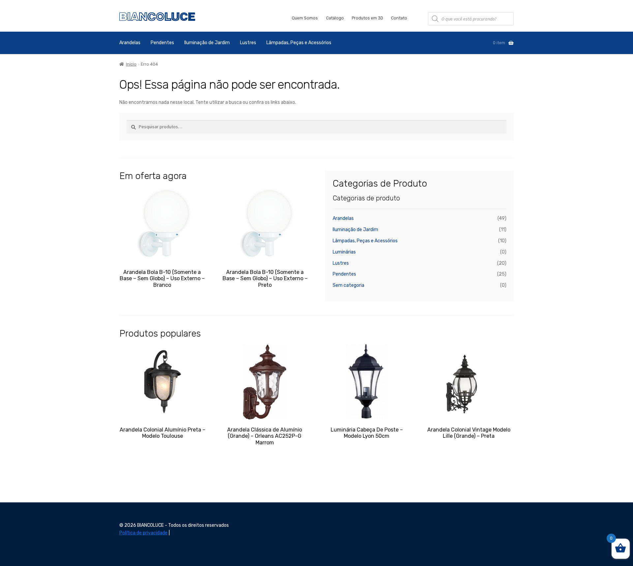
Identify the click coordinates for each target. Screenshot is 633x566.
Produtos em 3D (367, 18)
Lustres (248, 42)
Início (131, 64)
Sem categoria (348, 285)
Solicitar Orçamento (162, 296)
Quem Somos (305, 18)
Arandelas (129, 42)
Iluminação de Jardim (207, 42)
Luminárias (344, 252)
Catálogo (335, 18)
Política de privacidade (143, 533)
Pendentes (162, 42)
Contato (399, 18)
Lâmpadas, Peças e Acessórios (298, 42)
